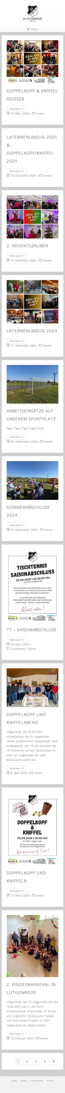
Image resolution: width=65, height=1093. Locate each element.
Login (14, 1080)
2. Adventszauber (27, 245)
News (24, 1080)
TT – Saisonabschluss (31, 629)
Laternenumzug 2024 (32, 330)
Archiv (50, 1080)
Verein (40, 113)
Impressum (37, 1080)
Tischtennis (18, 648)
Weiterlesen (18, 109)
